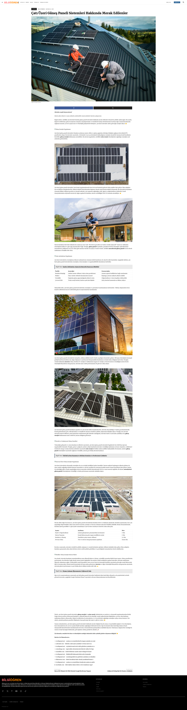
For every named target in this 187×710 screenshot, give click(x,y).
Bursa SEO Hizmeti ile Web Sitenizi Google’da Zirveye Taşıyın (72, 671)
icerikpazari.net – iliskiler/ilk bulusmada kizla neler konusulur (73, 654)
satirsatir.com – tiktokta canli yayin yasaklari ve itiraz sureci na (74, 643)
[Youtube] (16, 691)
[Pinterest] (12, 691)
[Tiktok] (25, 691)
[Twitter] (7, 691)
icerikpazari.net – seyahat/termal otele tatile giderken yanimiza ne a (75, 646)
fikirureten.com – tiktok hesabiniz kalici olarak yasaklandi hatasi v (74, 659)
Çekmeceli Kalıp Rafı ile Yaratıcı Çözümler (120, 671)
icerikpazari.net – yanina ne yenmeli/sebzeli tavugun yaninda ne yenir (75, 641)
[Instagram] (21, 691)
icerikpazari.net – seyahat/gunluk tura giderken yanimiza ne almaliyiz (75, 657)
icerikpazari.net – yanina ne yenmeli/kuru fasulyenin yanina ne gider (75, 662)
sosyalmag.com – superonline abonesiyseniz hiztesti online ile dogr (75, 649)
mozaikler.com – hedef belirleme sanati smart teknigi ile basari (73, 651)
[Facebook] (3, 691)
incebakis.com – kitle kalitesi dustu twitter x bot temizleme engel (74, 665)
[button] (183, 2)
